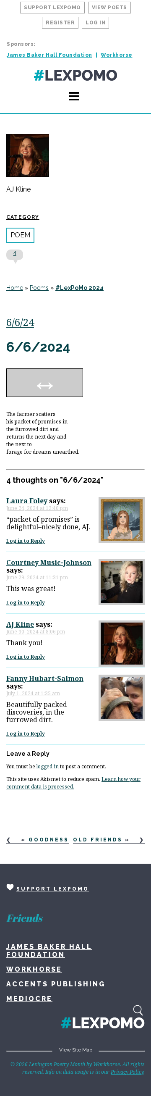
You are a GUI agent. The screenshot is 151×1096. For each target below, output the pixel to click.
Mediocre (29, 999)
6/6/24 (20, 322)
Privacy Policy (127, 1071)
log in (95, 23)
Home (14, 287)
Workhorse (117, 55)
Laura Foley (26, 500)
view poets (109, 8)
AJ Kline (18, 189)
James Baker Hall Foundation (49, 55)
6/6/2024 (38, 347)
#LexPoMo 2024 (79, 287)
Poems (39, 287)
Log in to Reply (25, 540)
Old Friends (97, 840)
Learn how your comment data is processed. (73, 782)
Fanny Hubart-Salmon (44, 678)
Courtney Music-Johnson (48, 562)
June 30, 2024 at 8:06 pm (35, 631)
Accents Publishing (56, 984)
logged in (47, 766)
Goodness (49, 840)
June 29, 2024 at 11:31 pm (37, 577)
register (60, 23)
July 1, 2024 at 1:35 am (33, 693)
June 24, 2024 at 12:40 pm (37, 508)
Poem (20, 235)
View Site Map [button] (75, 1050)
